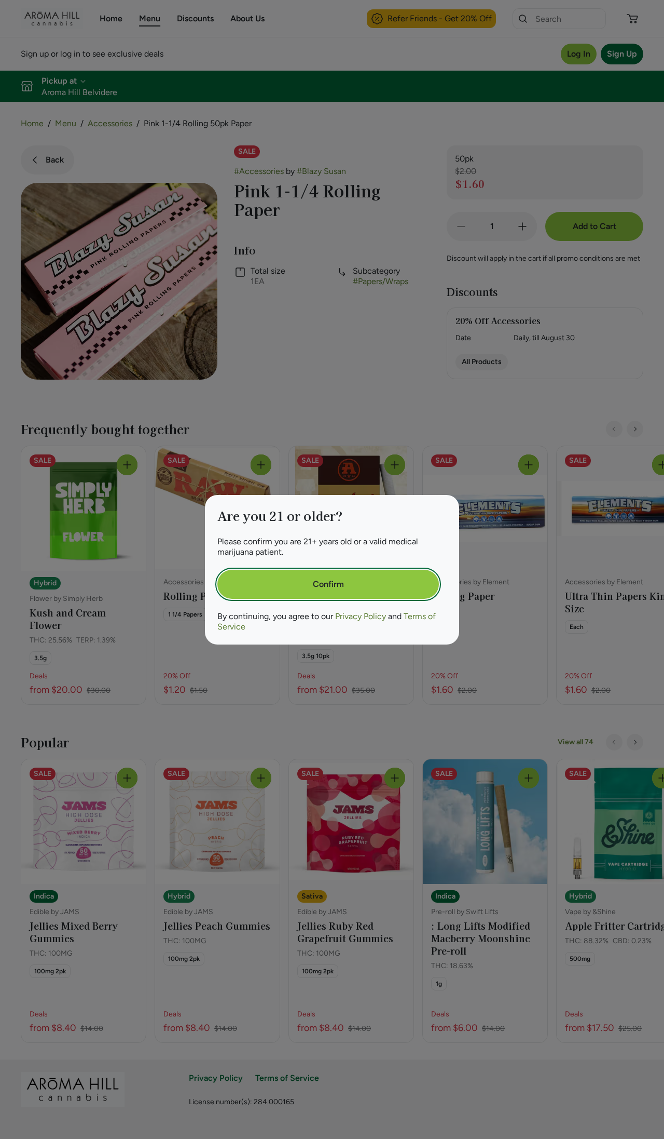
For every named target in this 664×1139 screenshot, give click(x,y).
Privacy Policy (360, 616)
